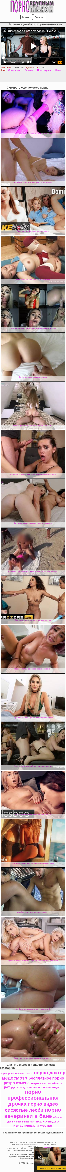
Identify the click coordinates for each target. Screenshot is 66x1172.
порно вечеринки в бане (32, 1113)
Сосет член (14, 70)
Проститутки (44, 70)
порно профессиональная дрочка (33, 1098)
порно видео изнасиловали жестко (36, 1123)
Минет (58, 70)
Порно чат (39, 17)
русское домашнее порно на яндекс (36, 1087)
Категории (26, 17)
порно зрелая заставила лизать (17, 1073)
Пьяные (29, 70)
